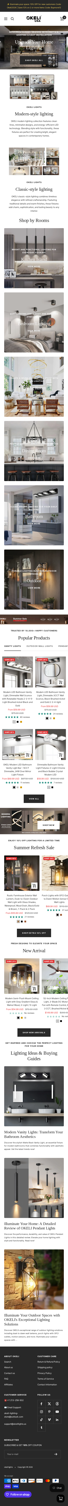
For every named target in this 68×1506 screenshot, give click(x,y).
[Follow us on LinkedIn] (57, 1420)
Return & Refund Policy (48, 1361)
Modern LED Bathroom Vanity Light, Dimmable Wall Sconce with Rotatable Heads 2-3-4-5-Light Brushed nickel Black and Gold (17, 699)
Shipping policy (44, 1367)
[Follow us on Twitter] (49, 1404)
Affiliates (8, 1384)
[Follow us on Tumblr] (41, 1428)
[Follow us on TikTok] (41, 1420)
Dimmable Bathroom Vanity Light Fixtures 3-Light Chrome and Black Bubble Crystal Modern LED (50, 769)
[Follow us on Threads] (57, 1404)
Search (7, 1361)
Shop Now (48, 825)
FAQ (6, 1378)
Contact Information (47, 1384)
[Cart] (62, 19)
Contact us (9, 1373)
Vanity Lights (12, 646)
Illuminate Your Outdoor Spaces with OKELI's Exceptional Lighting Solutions (32, 1319)
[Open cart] (61, 1498)
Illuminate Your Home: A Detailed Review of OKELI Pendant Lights (30, 1225)
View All (34, 799)
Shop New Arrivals (34, 1032)
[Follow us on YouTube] (57, 1412)
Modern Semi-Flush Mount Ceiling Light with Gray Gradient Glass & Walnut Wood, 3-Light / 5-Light (22, 1001)
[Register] (55, 1454)
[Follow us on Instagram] (41, 1412)
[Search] (12, 18)
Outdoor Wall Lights (40, 646)
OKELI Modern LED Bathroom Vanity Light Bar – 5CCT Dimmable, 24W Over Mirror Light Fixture (17, 769)
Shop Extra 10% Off (34, 933)
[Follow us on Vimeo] (49, 1420)
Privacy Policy (44, 1373)
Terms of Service (45, 1378)
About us (8, 1367)
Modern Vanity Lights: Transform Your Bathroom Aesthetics (33, 1134)
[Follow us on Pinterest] (49, 1412)
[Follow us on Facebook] (41, 1404)
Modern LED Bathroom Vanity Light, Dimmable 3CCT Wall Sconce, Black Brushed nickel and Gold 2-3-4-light (50, 697)
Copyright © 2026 (25, 1467)
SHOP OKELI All (34, 60)
